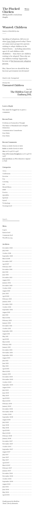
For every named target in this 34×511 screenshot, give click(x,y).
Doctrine (5, 176)
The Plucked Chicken (11, 10)
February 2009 (7, 403)
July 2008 (5, 422)
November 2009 (7, 379)
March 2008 (6, 433)
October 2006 (6, 479)
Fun (3, 179)
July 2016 (5, 272)
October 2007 (6, 446)
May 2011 (5, 336)
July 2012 (5, 315)
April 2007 (5, 462)
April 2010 (5, 369)
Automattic (15, 503)
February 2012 (7, 320)
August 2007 (6, 452)
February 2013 (7, 299)
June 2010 (5, 363)
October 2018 (6, 253)
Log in (4, 230)
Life (9, 78)
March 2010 (6, 371)
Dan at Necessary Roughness (12, 154)
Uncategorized (15, 78)
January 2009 (6, 406)
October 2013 (6, 288)
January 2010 (6, 374)
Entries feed (6, 232)
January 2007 (6, 471)
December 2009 (7, 377)
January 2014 (6, 283)
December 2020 (7, 248)
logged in (15, 110)
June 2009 (5, 393)
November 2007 (7, 444)
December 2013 (7, 285)
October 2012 (6, 307)
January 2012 (6, 323)
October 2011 (6, 328)
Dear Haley (6, 133)
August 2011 (6, 334)
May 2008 (5, 428)
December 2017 (7, 261)
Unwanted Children (13, 84)
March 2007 (6, 465)
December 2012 (7, 304)
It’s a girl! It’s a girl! (13, 151)
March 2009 (6, 401)
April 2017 (5, 264)
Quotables (5, 195)
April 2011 (5, 339)
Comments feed (7, 235)
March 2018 (6, 258)
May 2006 (5, 492)
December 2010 (7, 350)
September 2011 (7, 331)
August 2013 (6, 291)
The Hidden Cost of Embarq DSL (21, 92)
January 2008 (6, 438)
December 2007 (7, 441)
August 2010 (6, 358)
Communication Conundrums (12, 130)
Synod (4, 200)
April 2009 (6, 398)
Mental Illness (6, 187)
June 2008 (5, 425)
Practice (5, 192)
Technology (6, 203)
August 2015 (6, 280)
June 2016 (5, 275)
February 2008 (7, 436)
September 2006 (7, 481)
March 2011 (6, 342)
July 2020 (5, 250)
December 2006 (7, 473)
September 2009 (7, 385)
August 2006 (6, 484)
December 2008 (7, 409)
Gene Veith (11, 41)
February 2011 (6, 344)
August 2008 (6, 420)
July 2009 (5, 390)
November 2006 (7, 476)
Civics (4, 171)
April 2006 (6, 495)
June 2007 (5, 457)
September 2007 (7, 449)
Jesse (18, 31)
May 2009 (5, 395)
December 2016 (7, 269)
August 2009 (6, 387)
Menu (26, 9)
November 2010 (7, 352)
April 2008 (6, 430)
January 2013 (6, 301)
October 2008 (6, 414)
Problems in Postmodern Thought (13, 123)
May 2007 (5, 460)
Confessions (6, 173)
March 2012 (6, 318)
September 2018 (7, 256)
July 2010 (5, 360)
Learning (5, 181)
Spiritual (5, 198)
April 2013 (5, 296)
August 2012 (6, 312)
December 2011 (7, 326)
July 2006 (5, 487)
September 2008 (7, 417)
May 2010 (5, 366)
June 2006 (5, 489)
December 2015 (7, 277)
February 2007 (7, 468)
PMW (4, 190)
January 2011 (6, 347)
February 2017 (7, 267)
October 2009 (6, 382)
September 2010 (7, 355)
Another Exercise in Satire (15, 146)
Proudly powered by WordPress (10, 501)
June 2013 (5, 293)
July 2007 (5, 454)
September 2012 (7, 309)
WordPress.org (7, 238)
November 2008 (7, 411)
